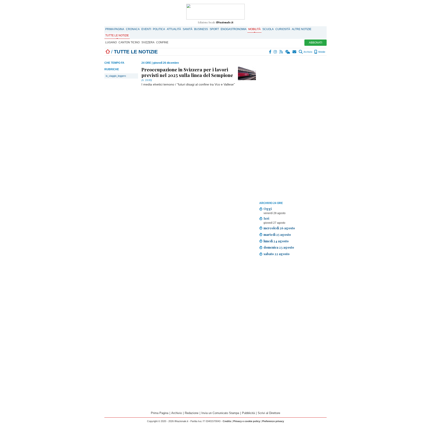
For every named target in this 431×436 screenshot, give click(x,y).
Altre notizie (301, 29)
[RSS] (281, 51)
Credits (227, 421)
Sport (214, 29)
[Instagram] (275, 51)
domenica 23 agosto (279, 247)
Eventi (146, 29)
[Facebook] (270, 51)
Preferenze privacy (273, 421)
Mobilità (254, 29)
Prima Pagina (114, 29)
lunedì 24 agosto (276, 241)
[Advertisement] (293, 129)
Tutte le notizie (117, 35)
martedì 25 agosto (277, 234)
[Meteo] (287, 51)
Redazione (191, 413)
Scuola (268, 29)
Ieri (266, 218)
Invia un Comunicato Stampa (220, 413)
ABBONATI (315, 42)
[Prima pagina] (108, 52)
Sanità (187, 29)
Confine (162, 42)
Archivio (307, 51)
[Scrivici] (294, 51)
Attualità (174, 29)
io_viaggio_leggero (116, 75)
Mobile (321, 51)
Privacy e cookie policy (246, 421)
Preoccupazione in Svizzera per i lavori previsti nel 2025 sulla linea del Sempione (187, 72)
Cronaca (133, 29)
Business (201, 29)
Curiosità (282, 29)
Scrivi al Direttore (269, 413)
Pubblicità (248, 413)
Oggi (268, 208)
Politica (159, 29)
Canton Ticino (129, 42)
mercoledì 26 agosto (279, 228)
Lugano (111, 42)
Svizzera (147, 42)
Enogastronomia (233, 29)
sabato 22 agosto (277, 254)
